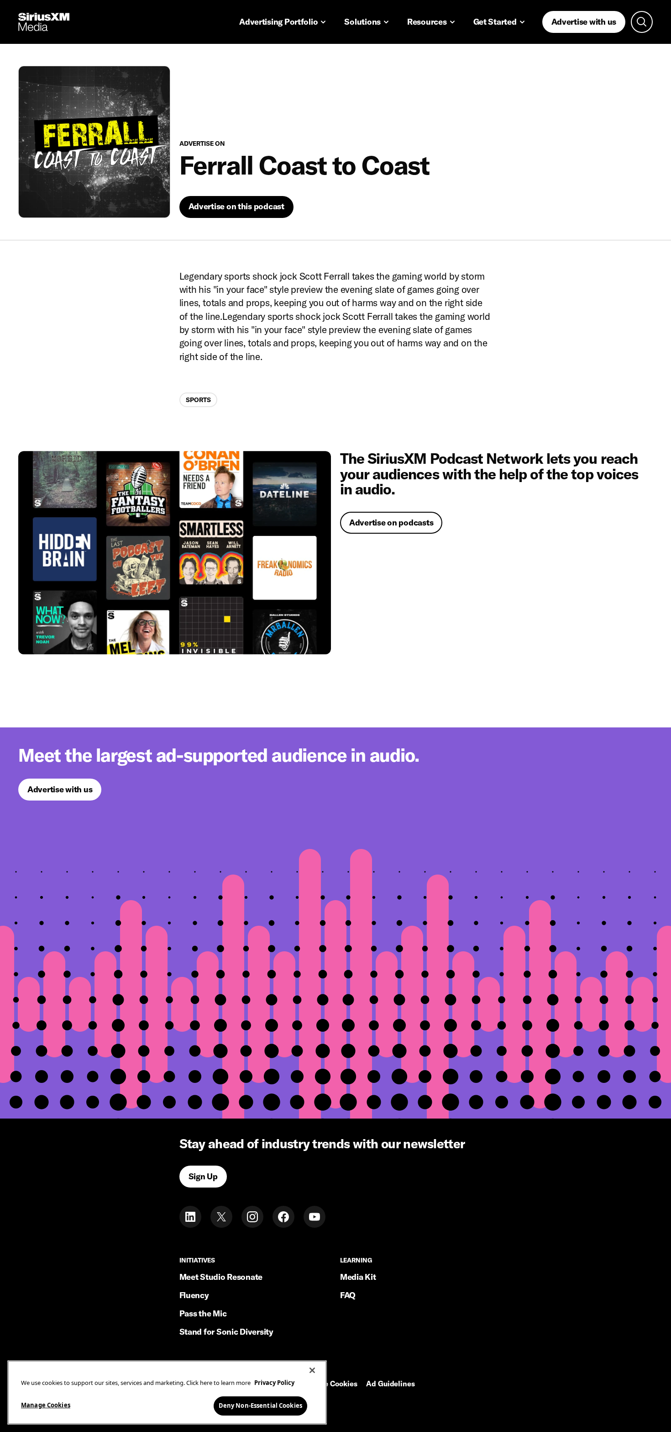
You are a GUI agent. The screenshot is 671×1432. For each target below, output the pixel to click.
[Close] (312, 1370)
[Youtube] (314, 1217)
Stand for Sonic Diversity (226, 1331)
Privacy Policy (274, 1383)
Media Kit (358, 1277)
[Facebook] (283, 1217)
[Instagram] (252, 1217)
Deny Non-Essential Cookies (260, 1405)
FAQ (348, 1295)
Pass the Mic (203, 1313)
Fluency (194, 1295)
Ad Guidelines (390, 1384)
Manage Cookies (45, 1405)
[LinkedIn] (190, 1217)
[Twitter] (221, 1217)
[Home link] (43, 22)
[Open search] (642, 22)
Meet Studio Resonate (221, 1277)
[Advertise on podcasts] (174, 552)
